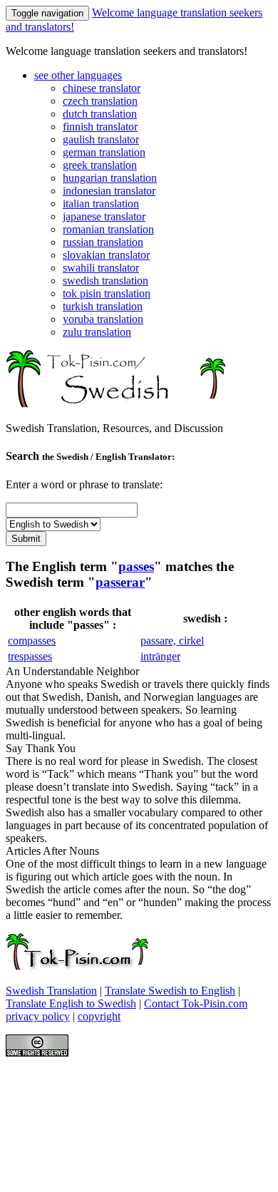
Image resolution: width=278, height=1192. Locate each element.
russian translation (103, 242)
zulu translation (97, 332)
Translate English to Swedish (71, 1003)
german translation (104, 152)
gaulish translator (101, 139)
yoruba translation (103, 319)
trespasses (30, 656)
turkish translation (103, 306)
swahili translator (101, 268)
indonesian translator (109, 191)
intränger (160, 656)
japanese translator (104, 216)
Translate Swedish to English (170, 991)
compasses (32, 640)
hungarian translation (110, 178)
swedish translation (105, 280)
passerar (120, 582)
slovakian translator (106, 255)
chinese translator (101, 88)
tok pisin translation (106, 293)
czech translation (100, 101)
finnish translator (100, 126)
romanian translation (108, 229)
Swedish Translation (51, 991)
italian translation (101, 203)
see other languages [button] (78, 75)
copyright (99, 1016)
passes (136, 566)
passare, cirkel (172, 640)
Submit (26, 538)
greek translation (100, 165)
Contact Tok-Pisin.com (195, 1003)
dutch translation (100, 114)
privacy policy (38, 1016)
